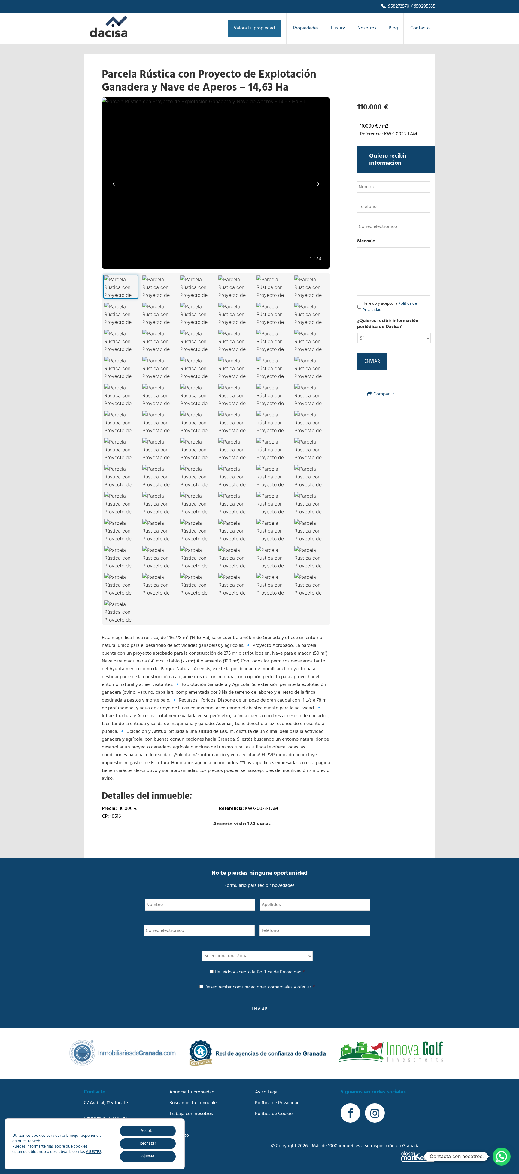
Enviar (372, 361)
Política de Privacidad (279, 972)
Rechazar (148, 1143)
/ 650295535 (422, 6)
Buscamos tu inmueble (193, 1103)
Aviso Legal (267, 1092)
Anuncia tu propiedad (191, 1092)
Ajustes (147, 1156)
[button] (502, 1157)
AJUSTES (93, 1152)
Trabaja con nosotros (191, 1114)
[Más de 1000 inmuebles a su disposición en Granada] (108, 36)
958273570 (398, 6)
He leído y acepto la (390, 306)
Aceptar (148, 1130)
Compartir (383, 394)
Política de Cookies (275, 1114)
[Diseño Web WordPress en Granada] (418, 1156)
